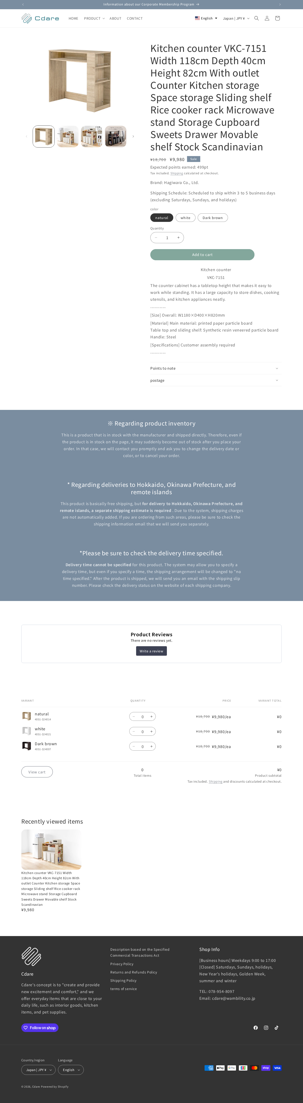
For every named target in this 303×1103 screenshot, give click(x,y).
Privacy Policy (121, 963)
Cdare (36, 1086)
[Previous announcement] (23, 4)
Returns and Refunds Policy (133, 972)
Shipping (176, 173)
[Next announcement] (280, 4)
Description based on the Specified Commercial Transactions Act (139, 952)
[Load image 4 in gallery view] (115, 136)
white (186, 217)
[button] (94, 18)
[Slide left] (26, 136)
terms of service (123, 988)
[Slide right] (133, 136)
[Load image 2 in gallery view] (67, 136)
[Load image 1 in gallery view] (43, 136)
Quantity (157, 228)
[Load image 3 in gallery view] (91, 136)
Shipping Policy (123, 980)
